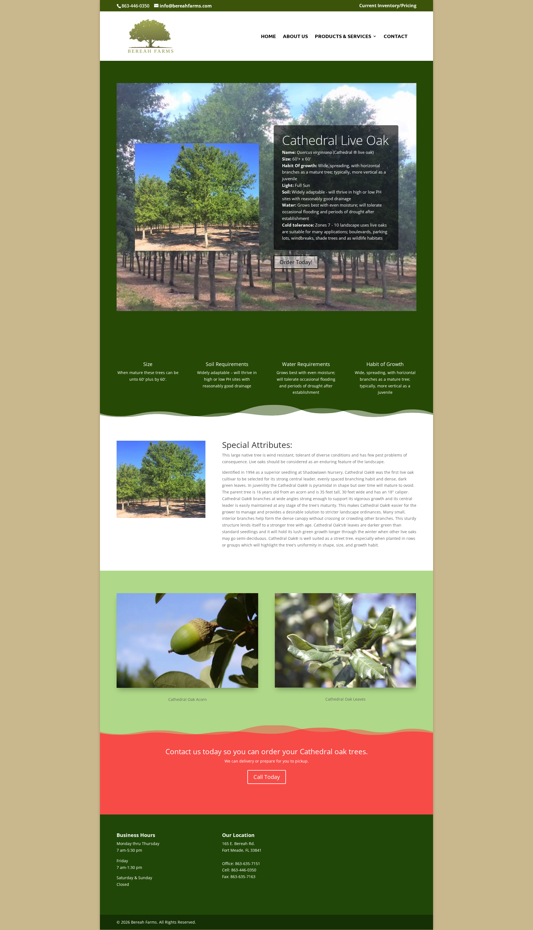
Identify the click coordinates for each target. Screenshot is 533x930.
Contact (396, 36)
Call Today (266, 777)
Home (268, 36)
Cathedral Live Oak (335, 140)
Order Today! (296, 262)
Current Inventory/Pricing (387, 6)
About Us (295, 36)
